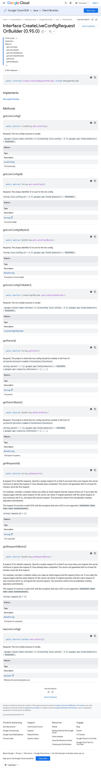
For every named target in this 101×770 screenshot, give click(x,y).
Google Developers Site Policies (65, 708)
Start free (91, 10)
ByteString (9, 273)
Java (35, 10)
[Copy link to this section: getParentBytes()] (24, 402)
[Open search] (65, 2)
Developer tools (30, 19)
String (7, 218)
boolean (7, 676)
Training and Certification (61, 744)
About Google (8, 753)
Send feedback (88, 26)
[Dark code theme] (91, 77)
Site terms (28, 753)
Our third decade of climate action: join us (68, 753)
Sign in (95, 3)
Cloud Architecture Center (62, 740)
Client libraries (50, 10)
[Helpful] (92, 19)
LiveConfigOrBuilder (14, 331)
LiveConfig (9, 162)
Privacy (19, 753)
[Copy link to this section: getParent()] (18, 340)
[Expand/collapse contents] (16, 38)
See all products (9, 727)
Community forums (35, 727)
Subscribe (43, 758)
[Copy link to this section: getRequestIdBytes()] (28, 546)
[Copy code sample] (95, 77)
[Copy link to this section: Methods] (18, 108)
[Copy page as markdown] (50, 31)
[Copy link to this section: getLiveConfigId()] (25, 174)
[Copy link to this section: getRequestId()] (22, 463)
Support (30, 731)
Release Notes (33, 735)
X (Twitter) (80, 735)
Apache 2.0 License (32, 708)
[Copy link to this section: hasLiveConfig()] (23, 629)
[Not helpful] (96, 19)
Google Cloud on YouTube (86, 738)
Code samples (57, 737)
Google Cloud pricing (11, 731)
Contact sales (8, 738)
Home (5, 19)
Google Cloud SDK (18, 10)
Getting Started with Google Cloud (62, 732)
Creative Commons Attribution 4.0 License (70, 705)
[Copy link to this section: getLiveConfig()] (23, 116)
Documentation (15, 19)
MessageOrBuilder (11, 99)
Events (79, 731)
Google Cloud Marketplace (13, 735)
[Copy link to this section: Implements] (21, 93)
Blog (78, 727)
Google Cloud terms (42, 753)
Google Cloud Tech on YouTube (84, 743)
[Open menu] (3, 3)
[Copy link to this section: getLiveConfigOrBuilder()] (33, 285)
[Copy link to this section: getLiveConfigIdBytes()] (31, 230)
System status (33, 738)
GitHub (54, 727)
